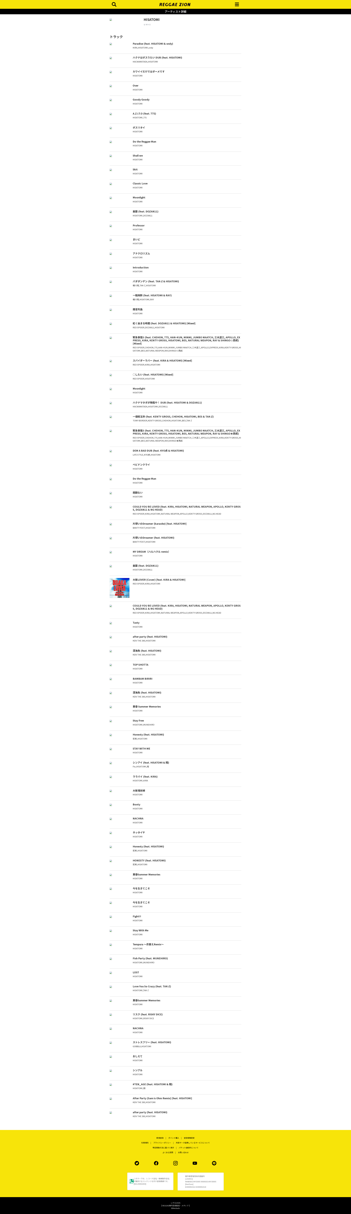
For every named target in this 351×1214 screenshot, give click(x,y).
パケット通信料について (188, 1147)
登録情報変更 (189, 1138)
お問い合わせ (183, 1152)
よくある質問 (167, 1152)
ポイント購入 (173, 1138)
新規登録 (160, 1138)
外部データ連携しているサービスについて (193, 1142)
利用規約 (144, 1142)
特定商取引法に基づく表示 (163, 1147)
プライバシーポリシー (162, 1142)
